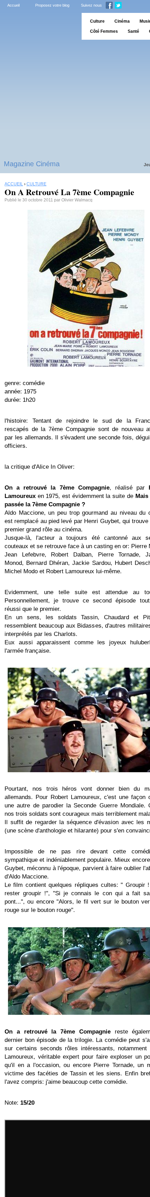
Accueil (13, 5)
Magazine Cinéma (32, 164)
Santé (133, 31)
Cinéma (122, 21)
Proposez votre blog (52, 5)
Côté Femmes (104, 31)
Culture (97, 21)
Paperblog (38, 26)
